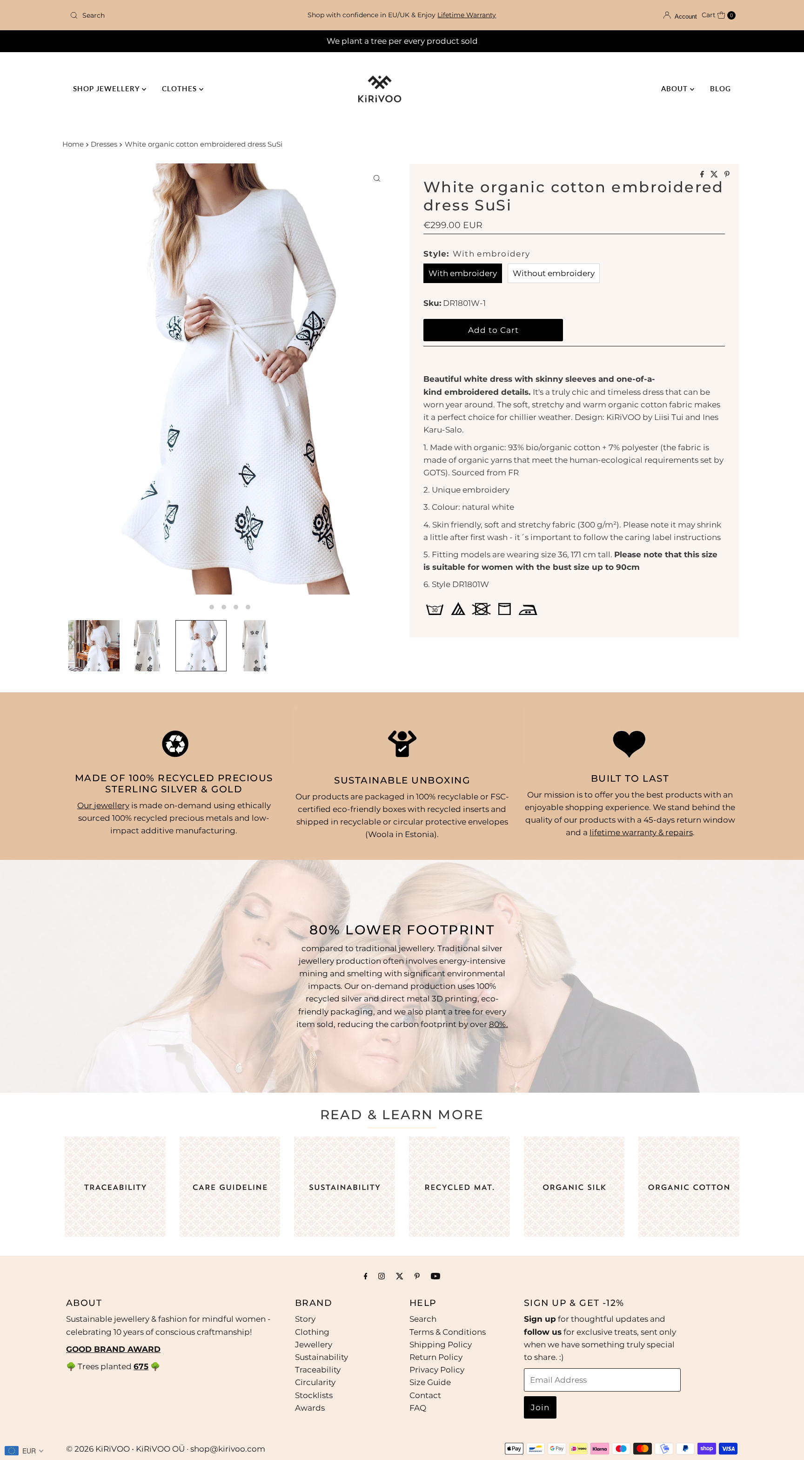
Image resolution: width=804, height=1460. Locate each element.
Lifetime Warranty (466, 15)
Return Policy (435, 1356)
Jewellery (313, 1344)
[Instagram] (381, 1276)
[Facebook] (366, 1276)
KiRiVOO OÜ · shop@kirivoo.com (200, 1448)
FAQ (417, 1407)
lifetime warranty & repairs (641, 832)
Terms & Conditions (447, 1331)
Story (305, 1319)
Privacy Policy (436, 1369)
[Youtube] (435, 1276)
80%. (498, 1024)
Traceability (318, 1369)
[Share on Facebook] (703, 174)
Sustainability (321, 1356)
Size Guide (430, 1382)
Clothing (312, 1331)
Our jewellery (103, 805)
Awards (310, 1407)
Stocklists (314, 1394)
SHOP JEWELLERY (107, 88)
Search (422, 1319)
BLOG (720, 88)
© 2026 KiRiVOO (98, 1448)
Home (73, 144)
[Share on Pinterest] (727, 174)
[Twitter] (399, 1276)
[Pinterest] (417, 1276)
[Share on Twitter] (715, 174)
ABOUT (675, 88)
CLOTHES (180, 88)
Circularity (315, 1382)
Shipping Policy (440, 1344)
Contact (425, 1394)
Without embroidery (554, 273)
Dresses (104, 144)
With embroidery (463, 273)
